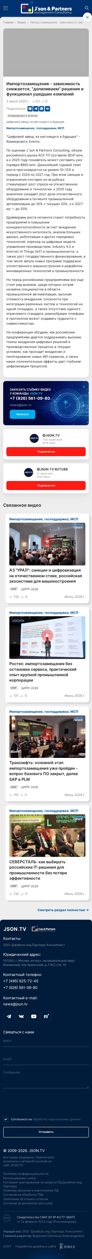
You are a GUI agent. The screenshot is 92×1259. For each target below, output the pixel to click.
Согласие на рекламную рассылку (28, 1203)
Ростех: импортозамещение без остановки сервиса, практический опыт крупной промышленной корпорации (43, 672)
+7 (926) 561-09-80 (30, 398)
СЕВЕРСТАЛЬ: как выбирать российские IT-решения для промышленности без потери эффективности (38, 870)
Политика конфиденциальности (25, 1174)
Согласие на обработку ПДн (23, 1194)
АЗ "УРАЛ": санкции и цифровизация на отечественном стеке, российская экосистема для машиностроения (45, 576)
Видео (22, 22)
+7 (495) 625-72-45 (20, 981)
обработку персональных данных (56, 1119)
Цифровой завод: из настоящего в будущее (35, 121)
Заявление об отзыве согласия (25, 1199)
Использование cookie (19, 1178)
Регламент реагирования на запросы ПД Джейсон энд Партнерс (42, 1184)
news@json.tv (20, 405)
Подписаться (46, 451)
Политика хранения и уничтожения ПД (30, 1190)
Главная (8, 22)
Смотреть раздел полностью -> (63, 910)
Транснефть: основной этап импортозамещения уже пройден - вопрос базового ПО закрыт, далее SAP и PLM (43, 770)
